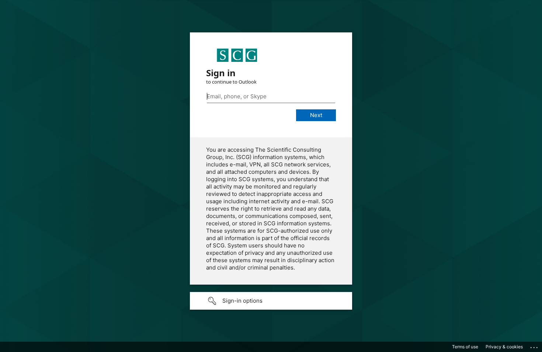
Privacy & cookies (504, 346)
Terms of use (465, 346)
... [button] (534, 345)
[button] (271, 301)
